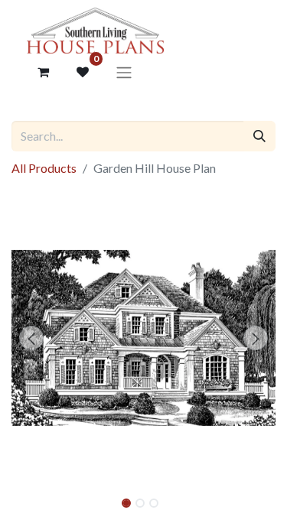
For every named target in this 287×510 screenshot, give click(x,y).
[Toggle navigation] (124, 72)
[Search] (259, 136)
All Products (44, 168)
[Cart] (43, 72)
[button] (31, 338)
